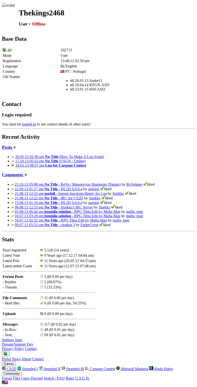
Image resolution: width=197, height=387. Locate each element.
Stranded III (74, 369)
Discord (37, 378)
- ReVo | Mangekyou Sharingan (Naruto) (68, 184)
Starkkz (118, 193)
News (16, 359)
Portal (6, 359)
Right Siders (163, 369)
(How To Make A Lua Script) (59, 157)
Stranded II (51, 369)
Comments (13, 174)
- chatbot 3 (45, 225)
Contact (31, 349)
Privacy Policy (13, 349)
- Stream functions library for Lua (61, 193)
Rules (70, 378)
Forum (7, 378)
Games (9, 364)
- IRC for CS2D (49, 198)
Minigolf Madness (134, 369)
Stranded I (29, 369)
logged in (29, 124)
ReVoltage (134, 184)
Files (16, 378)
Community (12, 373)
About (26, 359)
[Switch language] (5, 383)
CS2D (11, 369)
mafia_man (134, 212)
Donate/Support (14, 344)
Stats (18, 340)
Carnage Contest (102, 369)
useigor (93, 189)
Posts (7, 147)
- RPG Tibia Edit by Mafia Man (67, 212)
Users (25, 378)
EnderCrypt (89, 225)
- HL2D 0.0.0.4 (48, 189)
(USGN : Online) (50, 161)
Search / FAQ (54, 378)
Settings (8, 340)
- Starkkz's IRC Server (54, 207)
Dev (30, 344)
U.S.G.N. (82, 378)
